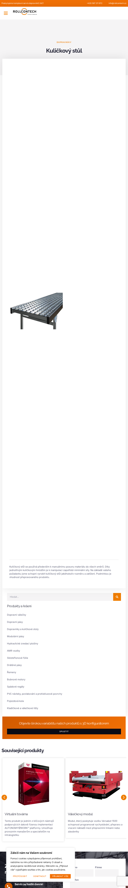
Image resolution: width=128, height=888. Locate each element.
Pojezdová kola (15, 700)
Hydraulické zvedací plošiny (22, 643)
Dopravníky (64, 42)
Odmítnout (39, 876)
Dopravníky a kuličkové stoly (23, 629)
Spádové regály (15, 686)
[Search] (117, 597)
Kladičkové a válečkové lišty (22, 708)
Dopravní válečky (16, 614)
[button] (5, 13)
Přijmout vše (60, 876)
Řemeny (11, 672)
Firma (98, 867)
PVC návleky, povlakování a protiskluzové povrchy (34, 693)
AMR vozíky (13, 650)
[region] (40, 865)
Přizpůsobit (20, 876)
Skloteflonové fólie (17, 657)
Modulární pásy (15, 636)
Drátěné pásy (14, 665)
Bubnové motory (16, 679)
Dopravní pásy (15, 621)
